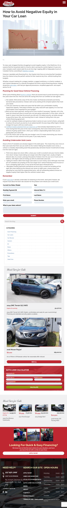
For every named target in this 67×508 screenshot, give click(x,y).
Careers (9, 241)
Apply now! (33, 453)
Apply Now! (27, 473)
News (9, 247)
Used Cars (10, 259)
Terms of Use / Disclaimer (33, 499)
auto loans (13, 85)
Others (9, 250)
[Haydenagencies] (8, 3)
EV (8, 244)
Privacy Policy (28, 496)
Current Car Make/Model (11, 185)
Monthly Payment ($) (10, 190)
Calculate (34, 387)
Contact (26, 493)
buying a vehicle (26, 94)
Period (38, 377)
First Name (6, 195)
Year (35, 185)
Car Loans (10, 235)
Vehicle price (10, 373)
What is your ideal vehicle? (12, 205)
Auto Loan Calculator (32, 483)
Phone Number (39, 200)
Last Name (37, 195)
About (25, 489)
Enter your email (8, 200)
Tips (8, 256)
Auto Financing (11, 232)
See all (34, 362)
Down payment (10, 381)
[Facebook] (3, 492)
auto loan (10, 179)
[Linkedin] (6, 492)
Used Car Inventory (30, 476)
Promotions (10, 253)
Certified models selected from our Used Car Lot (21, 127)
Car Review (10, 238)
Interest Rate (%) (39, 190)
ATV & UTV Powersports (32, 479)
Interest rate (10, 377)
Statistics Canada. (28, 71)
